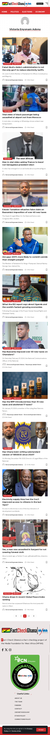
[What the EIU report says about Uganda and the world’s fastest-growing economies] (25, 287)
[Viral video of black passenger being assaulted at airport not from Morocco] (25, 98)
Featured (7, 111)
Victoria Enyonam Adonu (14, 80)
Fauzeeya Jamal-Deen (33, 364)
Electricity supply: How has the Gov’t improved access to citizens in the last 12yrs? (21, 502)
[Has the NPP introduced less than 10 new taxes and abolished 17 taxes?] (25, 385)
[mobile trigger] (46, 3)
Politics (7, 253)
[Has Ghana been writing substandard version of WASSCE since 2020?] (25, 435)
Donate (40, 4)
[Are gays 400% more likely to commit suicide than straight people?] (25, 240)
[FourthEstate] (17, 3)
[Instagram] (10, 649)
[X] (6, 649)
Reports (17, 64)
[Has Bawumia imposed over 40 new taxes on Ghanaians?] (25, 335)
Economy (7, 64)
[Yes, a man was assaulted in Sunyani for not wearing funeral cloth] (25, 533)
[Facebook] (2, 649)
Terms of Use (16, 731)
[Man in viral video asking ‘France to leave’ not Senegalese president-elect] (25, 145)
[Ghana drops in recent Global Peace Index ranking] (25, 580)
